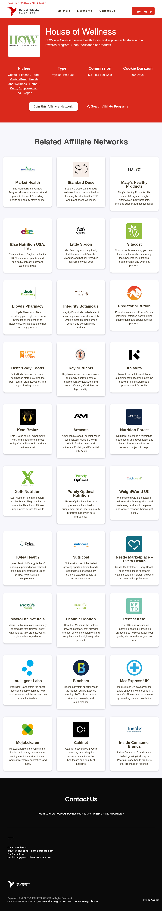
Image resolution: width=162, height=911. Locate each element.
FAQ (152, 900)
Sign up (147, 11)
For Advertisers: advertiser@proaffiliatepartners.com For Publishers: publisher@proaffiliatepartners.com (30, 852)
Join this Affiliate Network (53, 106)
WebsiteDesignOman (54, 901)
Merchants (84, 11)
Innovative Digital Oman (86, 901)
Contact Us (107, 11)
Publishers (63, 11)
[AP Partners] (23, 10)
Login (138, 11)
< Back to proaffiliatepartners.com (26, 3)
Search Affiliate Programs (109, 106)
